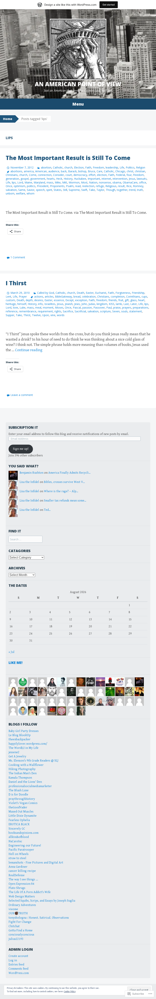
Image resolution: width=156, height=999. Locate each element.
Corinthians (133, 296)
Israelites (49, 304)
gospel (25, 178)
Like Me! (15, 662)
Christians (12, 175)
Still (65, 190)
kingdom (102, 304)
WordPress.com (19, 973)
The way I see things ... (23, 879)
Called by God (45, 293)
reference (12, 311)
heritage (11, 304)
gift (127, 300)
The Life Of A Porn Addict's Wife (30, 892)
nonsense (105, 182)
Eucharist (100, 293)
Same (21, 190)
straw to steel (17, 858)
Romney (138, 186)
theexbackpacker (19, 739)
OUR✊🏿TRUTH (18, 913)
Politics (130, 167)
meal (38, 307)
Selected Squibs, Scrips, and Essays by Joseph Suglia (42, 901)
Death (80, 293)
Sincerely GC (17, 829)
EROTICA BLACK (19, 824)
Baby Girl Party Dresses (24, 731)
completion (118, 296)
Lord (20, 182)
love (15, 307)
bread (76, 296)
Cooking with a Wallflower (26, 765)
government (37, 178)
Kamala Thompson (20, 778)
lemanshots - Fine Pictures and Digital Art (36, 862)
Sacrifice (68, 311)
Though (110, 190)
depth (29, 300)
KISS (111, 304)
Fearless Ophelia (19, 820)
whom (30, 193)
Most (84, 182)
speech (40, 190)
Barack (72, 171)
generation (12, 178)
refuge (100, 186)
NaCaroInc (15, 841)
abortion (46, 167)
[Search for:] (25, 539)
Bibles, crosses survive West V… (64, 482)
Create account (18, 956)
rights (57, 311)
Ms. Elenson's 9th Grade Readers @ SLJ (33, 760)
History (68, 178)
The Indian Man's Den (23, 773)
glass (133, 300)
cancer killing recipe (22, 871)
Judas (91, 304)
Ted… (47, 510)
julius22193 (16, 939)
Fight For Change (20, 922)
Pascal (77, 307)
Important (94, 178)
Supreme (74, 190)
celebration (89, 296)
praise (117, 307)
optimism (19, 186)
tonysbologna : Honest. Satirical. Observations (39, 918)
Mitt (64, 182)
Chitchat (14, 926)
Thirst (26, 315)
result (121, 186)
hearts (51, 178)
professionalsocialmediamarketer (30, 786)
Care (99, 171)
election (102, 175)
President (43, 186)
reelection (88, 186)
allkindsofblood (19, 837)
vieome (13, 909)
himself (21, 304)
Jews (77, 304)
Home (7, 119)
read (78, 186)
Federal (120, 175)
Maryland (39, 182)
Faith (88, 167)
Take (92, 190)
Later (133, 304)
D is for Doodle (18, 794)
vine (52, 315)
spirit (49, 190)
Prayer (23, 296)
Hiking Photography (22, 769)
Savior (30, 190)
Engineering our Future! (25, 845)
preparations (140, 307)
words (60, 315)
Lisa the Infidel (29, 482)
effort (92, 175)
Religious (110, 186)
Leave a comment (21, 395)
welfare (20, 193)
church (68, 167)
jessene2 (14, 752)
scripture (105, 311)
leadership (112, 167)
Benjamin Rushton (31, 473)
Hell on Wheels (19, 854)
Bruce (91, 171)
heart (141, 300)
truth (140, 190)
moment (48, 307)
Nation (93, 182)
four (129, 175)
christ (130, 171)
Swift (84, 190)
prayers (126, 307)
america (29, 171)
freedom (138, 175)
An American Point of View (78, 84)
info (40, 304)
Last (126, 304)
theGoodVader (18, 807)
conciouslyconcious (21, 934)
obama (116, 182)
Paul (109, 307)
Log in (13, 960)
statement (135, 311)
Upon (45, 315)
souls (124, 311)
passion (87, 307)
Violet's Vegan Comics (23, 803)
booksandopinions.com (23, 833)
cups (144, 296)
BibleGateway (63, 296)
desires (38, 300)
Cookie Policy (70, 991)
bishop (82, 171)
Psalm (70, 186)
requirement (45, 311)
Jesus (132, 178)
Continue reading (28, 350)
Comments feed (18, 969)
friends (112, 300)
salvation (11, 190)
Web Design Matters (22, 896)
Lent (8, 296)
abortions (16, 171)
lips (14, 182)
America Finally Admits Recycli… (69, 473)
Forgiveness (122, 293)
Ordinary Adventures (22, 905)
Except (69, 300)
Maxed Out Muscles (21, 811)
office (142, 182)
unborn (10, 193)
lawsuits (142, 178)
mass (50, 182)
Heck (59, 178)
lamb (119, 304)
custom (10, 300)
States (57, 190)
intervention (120, 178)
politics (31, 186)
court (68, 175)
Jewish (69, 304)
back (64, 171)
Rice (128, 186)
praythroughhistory (22, 799)
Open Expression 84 (21, 884)
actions (38, 296)
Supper (10, 315)
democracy (80, 175)
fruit (120, 300)
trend (132, 190)
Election (79, 167)
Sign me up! (20, 449)
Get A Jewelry (17, 756)
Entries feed (16, 964)
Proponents (57, 186)
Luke (22, 307)
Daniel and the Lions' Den (25, 782)
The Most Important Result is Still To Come (68, 158)
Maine (28, 182)
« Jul (11, 652)
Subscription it (23, 427)
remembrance (27, 311)
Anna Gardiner (18, 867)
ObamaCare (130, 182)
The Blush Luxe (19, 790)
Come (32, 175)
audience (53, 171)
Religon (140, 167)
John (84, 304)
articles (49, 296)
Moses (59, 307)
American (41, 171)
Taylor (100, 190)
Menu (78, 104)
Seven (116, 311)
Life (122, 167)
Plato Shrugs (17, 888)
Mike (58, 182)
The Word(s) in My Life (23, 748)
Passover (99, 307)
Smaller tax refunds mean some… (65, 500)
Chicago (120, 171)
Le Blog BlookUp (20, 735)
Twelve (36, 315)
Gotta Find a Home (21, 930)
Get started (109, 4)
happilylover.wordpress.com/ (28, 744)
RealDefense (17, 875)
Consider (58, 175)
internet (106, 178)
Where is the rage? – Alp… (61, 491)
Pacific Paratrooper (21, 850)
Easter (90, 293)
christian (140, 171)
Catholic (58, 167)
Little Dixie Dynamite (23, 816)
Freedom (98, 167)
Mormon (74, 182)
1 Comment (17, 257)
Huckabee (80, 178)
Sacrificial (80, 311)
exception (81, 300)
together (122, 190)
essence (59, 300)
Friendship (138, 293)
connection (45, 175)
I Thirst (16, 283)
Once (9, 186)
